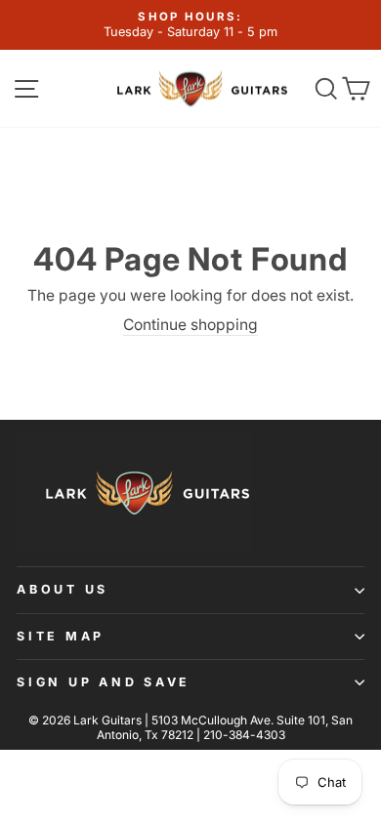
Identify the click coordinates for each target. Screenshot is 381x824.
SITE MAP (61, 636)
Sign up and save (103, 682)
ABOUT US (62, 589)
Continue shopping (190, 324)
